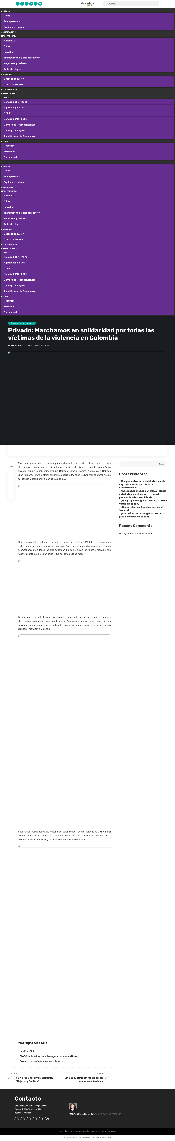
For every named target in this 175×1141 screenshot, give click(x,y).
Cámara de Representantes (22, 323)
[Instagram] (27, 4)
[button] (87, 162)
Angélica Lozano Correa (19, 345)
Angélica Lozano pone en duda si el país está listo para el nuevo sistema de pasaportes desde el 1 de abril (142, 494)
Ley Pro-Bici (27, 1051)
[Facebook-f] (16, 1119)
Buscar (161, 464)
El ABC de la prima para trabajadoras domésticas (48, 1056)
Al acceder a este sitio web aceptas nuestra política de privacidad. (87, 1131)
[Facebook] (18, 4)
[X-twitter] (22, 4)
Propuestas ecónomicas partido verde (42, 1061)
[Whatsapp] (36, 4)
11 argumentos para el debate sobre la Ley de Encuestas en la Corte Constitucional (142, 484)
